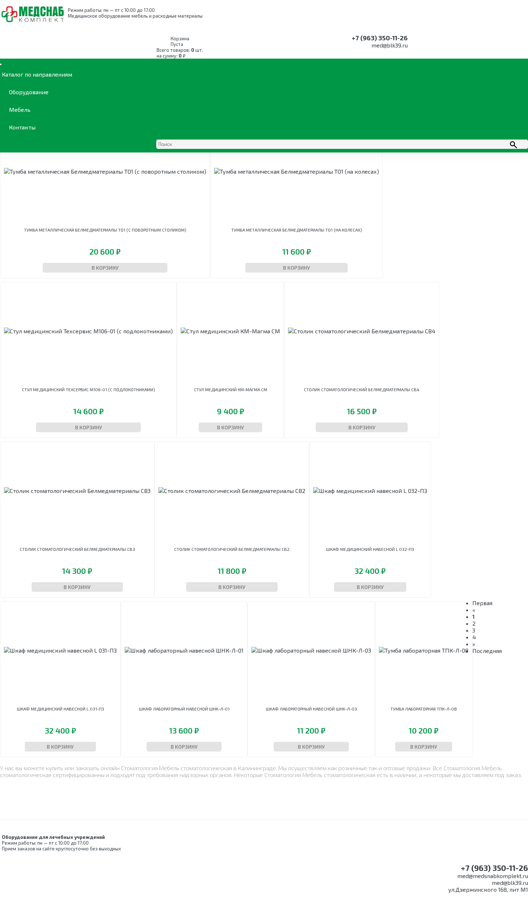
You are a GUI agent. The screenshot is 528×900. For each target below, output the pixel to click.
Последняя (487, 650)
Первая (482, 602)
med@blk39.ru (389, 45)
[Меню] (0, 64)
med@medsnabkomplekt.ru (492, 875)
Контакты (22, 127)
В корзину (105, 268)
